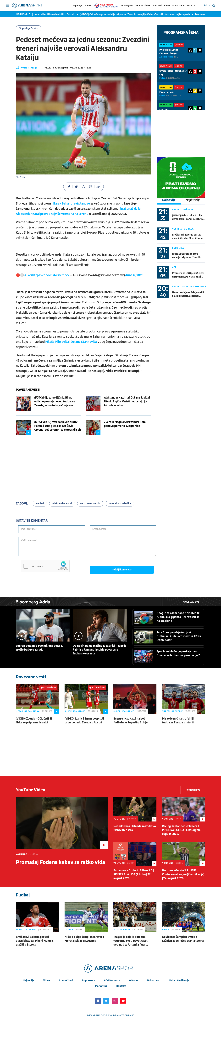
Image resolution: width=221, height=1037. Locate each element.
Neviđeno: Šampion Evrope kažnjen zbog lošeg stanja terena (183, 939)
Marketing (101, 986)
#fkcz (28, 275)
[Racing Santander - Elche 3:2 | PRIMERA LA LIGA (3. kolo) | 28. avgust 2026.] (183, 809)
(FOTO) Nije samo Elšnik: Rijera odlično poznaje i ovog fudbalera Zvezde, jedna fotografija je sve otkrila (54, 401)
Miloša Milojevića (57, 342)
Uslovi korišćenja (179, 980)
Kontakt (121, 986)
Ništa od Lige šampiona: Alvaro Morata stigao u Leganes (84, 939)
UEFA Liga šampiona (28, 711)
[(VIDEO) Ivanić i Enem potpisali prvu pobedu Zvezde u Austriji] (86, 699)
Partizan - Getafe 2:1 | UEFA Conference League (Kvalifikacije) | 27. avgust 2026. (183, 874)
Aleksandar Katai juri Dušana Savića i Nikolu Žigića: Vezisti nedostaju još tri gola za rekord (127, 401)
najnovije (28, 980)
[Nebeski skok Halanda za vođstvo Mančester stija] (134, 809)
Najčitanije (193, 200)
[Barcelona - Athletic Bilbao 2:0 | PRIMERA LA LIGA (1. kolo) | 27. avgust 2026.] (134, 854)
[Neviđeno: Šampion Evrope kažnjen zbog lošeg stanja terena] (183, 917)
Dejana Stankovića (84, 342)
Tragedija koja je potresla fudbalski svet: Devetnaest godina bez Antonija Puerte (130, 941)
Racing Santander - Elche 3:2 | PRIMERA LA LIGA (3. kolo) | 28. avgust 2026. (181, 830)
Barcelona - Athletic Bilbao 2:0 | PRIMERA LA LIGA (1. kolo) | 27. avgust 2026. (133, 874)
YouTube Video (30, 790)
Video (167, 5)
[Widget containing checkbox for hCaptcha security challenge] (45, 566)
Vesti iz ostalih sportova (189, 286)
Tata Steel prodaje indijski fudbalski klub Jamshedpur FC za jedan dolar (179, 636)
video (46, 980)
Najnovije (77, 5)
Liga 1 (165, 929)
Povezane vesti (28, 390)
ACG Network (112, 980)
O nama (133, 980)
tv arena (94, 1015)
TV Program (127, 5)
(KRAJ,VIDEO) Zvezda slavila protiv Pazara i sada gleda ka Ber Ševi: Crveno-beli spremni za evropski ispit (57, 426)
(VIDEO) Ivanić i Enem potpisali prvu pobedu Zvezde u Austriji (84, 720)
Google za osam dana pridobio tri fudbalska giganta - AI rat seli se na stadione (178, 617)
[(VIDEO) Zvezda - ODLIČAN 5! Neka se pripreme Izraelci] (37, 699)
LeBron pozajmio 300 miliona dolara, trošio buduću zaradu (39, 648)
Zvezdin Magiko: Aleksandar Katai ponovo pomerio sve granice (125, 424)
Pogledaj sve (190, 601)
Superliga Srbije (28, 28)
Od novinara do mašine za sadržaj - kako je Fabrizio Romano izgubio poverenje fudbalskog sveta (99, 649)
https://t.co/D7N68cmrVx (50, 275)
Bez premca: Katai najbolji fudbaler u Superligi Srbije (130, 720)
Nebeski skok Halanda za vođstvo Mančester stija (134, 828)
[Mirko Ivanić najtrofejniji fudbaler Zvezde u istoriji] (183, 699)
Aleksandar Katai (62, 503)
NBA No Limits (142, 5)
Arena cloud (178, 5)
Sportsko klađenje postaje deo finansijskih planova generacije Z (178, 653)
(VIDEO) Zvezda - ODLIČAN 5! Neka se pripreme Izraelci (34, 720)
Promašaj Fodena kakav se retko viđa (60, 862)
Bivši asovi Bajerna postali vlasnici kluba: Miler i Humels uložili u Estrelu (188, 236)
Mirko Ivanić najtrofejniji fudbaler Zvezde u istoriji (178, 720)
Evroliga (178, 248)
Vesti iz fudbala (183, 228)
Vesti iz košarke (183, 209)
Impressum (88, 980)
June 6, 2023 (134, 275)
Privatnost (153, 980)
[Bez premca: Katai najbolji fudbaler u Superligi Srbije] (134, 699)
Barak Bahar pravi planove (71, 203)
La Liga (69, 929)
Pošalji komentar (122, 569)
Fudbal (88, 5)
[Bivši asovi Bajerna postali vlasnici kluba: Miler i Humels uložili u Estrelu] (37, 917)
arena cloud (66, 980)
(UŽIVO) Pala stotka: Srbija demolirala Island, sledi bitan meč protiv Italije (188, 217)
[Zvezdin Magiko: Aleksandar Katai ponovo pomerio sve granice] (93, 427)
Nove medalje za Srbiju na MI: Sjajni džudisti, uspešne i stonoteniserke (188, 294)
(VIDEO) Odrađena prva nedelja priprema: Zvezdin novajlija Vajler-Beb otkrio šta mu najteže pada (116, 14)
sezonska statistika (120, 503)
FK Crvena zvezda (90, 503)
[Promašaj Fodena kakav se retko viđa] (62, 823)
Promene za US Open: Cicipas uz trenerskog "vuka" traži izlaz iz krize (188, 275)
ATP (174, 267)
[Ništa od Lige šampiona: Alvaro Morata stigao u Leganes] (86, 917)
